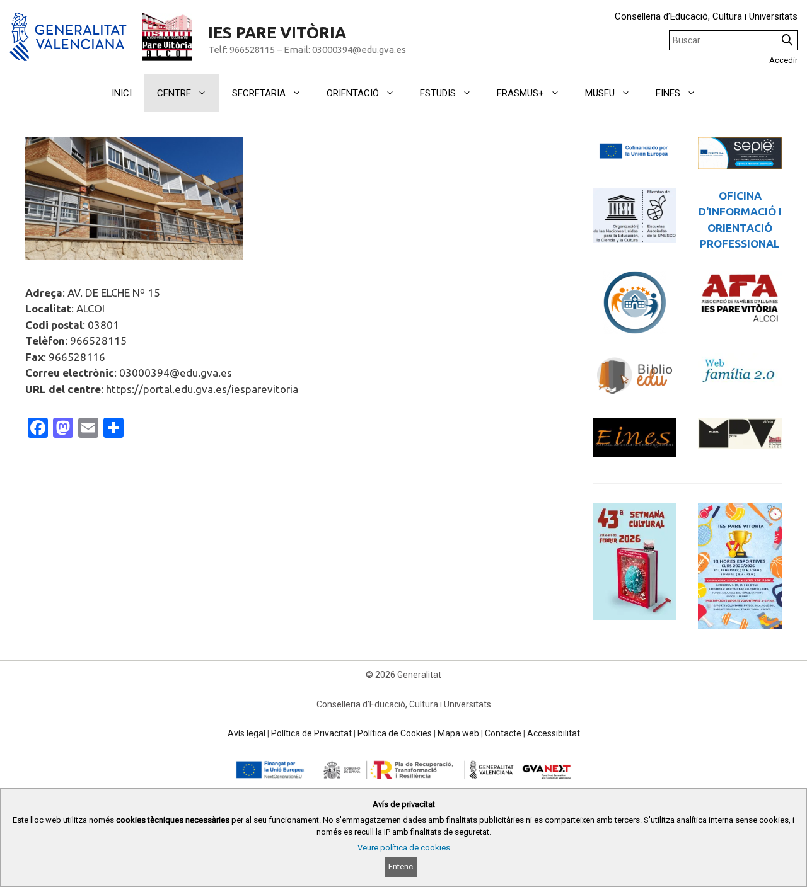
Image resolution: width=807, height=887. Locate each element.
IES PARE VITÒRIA (277, 32)
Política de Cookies (394, 733)
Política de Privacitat (311, 733)
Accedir (783, 60)
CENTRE (174, 93)
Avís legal (246, 733)
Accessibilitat (553, 733)
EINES (668, 93)
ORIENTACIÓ (353, 93)
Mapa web (458, 733)
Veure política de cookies (403, 847)
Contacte (503, 733)
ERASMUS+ (520, 93)
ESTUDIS (438, 93)
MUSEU (600, 93)
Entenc (400, 866)
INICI (122, 93)
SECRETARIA (259, 93)
